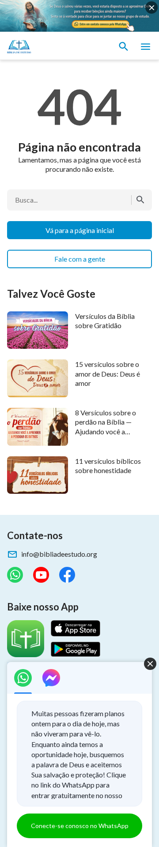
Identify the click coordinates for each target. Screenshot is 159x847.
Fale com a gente (79, 259)
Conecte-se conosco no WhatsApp (80, 825)
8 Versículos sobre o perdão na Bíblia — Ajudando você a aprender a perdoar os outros (108, 431)
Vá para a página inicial (79, 230)
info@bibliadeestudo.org (59, 554)
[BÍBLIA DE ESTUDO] (48, 46)
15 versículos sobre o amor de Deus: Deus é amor (107, 373)
